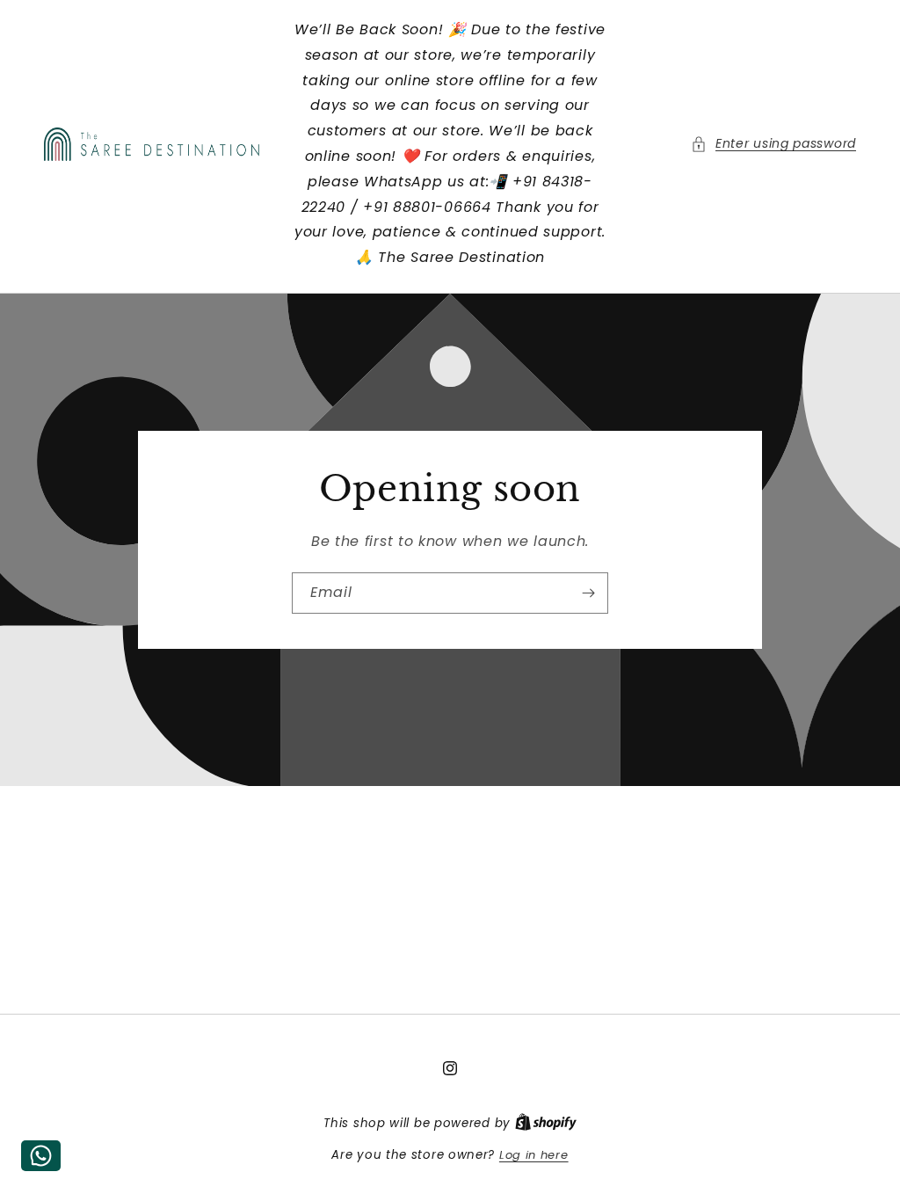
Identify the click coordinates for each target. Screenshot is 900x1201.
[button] (773, 144)
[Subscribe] (588, 593)
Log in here (534, 1154)
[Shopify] (546, 1123)
